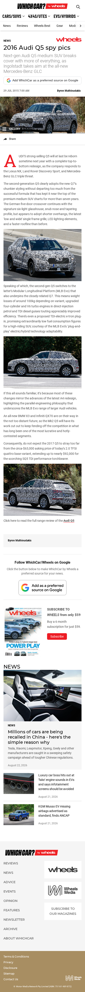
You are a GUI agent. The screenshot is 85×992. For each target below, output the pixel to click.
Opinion (10, 901)
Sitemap (8, 973)
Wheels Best (42, 25)
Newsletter (14, 920)
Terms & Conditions (16, 956)
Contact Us (10, 979)
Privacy (8, 962)
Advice (9, 882)
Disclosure (10, 968)
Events (9, 891)
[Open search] (78, 7)
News (7, 25)
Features (11, 910)
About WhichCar (18, 938)
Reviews (22, 25)
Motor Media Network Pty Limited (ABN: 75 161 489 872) (44, 986)
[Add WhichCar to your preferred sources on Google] (42, 587)
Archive (10, 929)
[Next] (80, 26)
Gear (59, 25)
